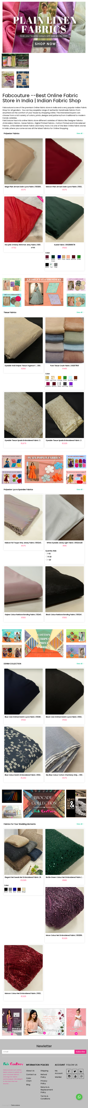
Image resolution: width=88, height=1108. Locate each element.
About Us (30, 1070)
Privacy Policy (44, 1082)
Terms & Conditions (45, 1097)
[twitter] (74, 1071)
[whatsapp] (81, 1076)
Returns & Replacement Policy (47, 1090)
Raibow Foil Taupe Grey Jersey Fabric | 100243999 (24, 543)
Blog (28, 1084)
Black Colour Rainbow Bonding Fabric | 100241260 (65, 614)
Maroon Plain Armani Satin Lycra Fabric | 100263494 (66, 187)
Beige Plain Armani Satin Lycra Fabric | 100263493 (24, 187)
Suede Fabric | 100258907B (64, 245)
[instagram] (69, 1076)
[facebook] (68, 1071)
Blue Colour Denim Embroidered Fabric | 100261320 (25, 775)
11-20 (49, 557)
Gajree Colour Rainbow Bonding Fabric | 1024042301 (25, 614)
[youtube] (75, 1076)
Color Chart (29, 1079)
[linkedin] (80, 1071)
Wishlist (58, 1077)
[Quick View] (28, 181)
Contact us (31, 1074)
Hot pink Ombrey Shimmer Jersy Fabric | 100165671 (25, 245)
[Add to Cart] (18, 181)
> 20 (49, 560)
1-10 (49, 554)
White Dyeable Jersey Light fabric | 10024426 (64, 543)
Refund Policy (44, 1075)
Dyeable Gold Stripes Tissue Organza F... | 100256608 (25, 365)
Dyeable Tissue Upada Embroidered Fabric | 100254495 (26, 440)
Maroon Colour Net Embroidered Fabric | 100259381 (25, 993)
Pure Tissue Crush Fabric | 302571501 (64, 365)
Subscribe (80, 1051)
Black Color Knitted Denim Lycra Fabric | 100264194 (66, 717)
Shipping (44, 1070)
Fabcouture (15, 1105)
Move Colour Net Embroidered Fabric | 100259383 (65, 935)
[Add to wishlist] (23, 181)
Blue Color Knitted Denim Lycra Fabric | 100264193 (24, 717)
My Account (59, 1072)
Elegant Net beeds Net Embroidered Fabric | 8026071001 (27, 877)
